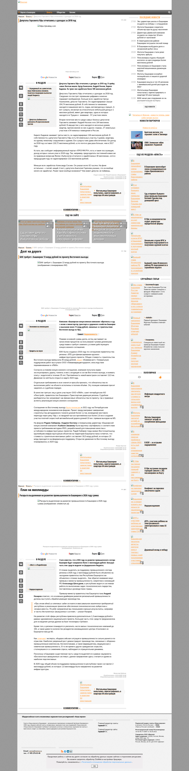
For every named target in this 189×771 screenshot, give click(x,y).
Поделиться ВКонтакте (21, 88)
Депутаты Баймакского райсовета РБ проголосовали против (38, 121)
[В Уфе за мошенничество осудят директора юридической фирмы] (137, 221)
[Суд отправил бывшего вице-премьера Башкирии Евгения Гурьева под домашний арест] (137, 197)
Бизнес (72, 12)
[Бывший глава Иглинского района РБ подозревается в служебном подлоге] (137, 265)
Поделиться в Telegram (21, 119)
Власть (49, 12)
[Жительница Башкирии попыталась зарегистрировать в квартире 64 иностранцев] (86, 193)
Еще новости (150, 106)
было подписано (73, 407)
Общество (61, 12)
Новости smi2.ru (150, 128)
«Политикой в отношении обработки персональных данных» (106, 762)
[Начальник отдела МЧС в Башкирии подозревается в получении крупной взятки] (137, 242)
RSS (62, 751)
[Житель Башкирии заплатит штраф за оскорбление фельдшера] (137, 419)
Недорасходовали (36, 589)
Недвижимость (90, 334)
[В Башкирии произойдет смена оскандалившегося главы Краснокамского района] (137, 170)
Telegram (65, 751)
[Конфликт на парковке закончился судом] (137, 489)
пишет (79, 360)
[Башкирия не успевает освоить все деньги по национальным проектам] (137, 506)
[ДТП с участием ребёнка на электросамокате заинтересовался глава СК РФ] (137, 525)
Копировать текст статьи (21, 125)
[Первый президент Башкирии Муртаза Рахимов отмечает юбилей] (137, 325)
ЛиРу (71, 751)
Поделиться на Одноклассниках (21, 104)
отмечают (41, 638)
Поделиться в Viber (21, 114)
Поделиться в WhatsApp (21, 109)
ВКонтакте (68, 751)
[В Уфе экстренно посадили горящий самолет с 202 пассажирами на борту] (137, 470)
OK (94, 766)
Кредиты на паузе (36, 351)
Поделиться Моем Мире (21, 96)
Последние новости (150, 17)
